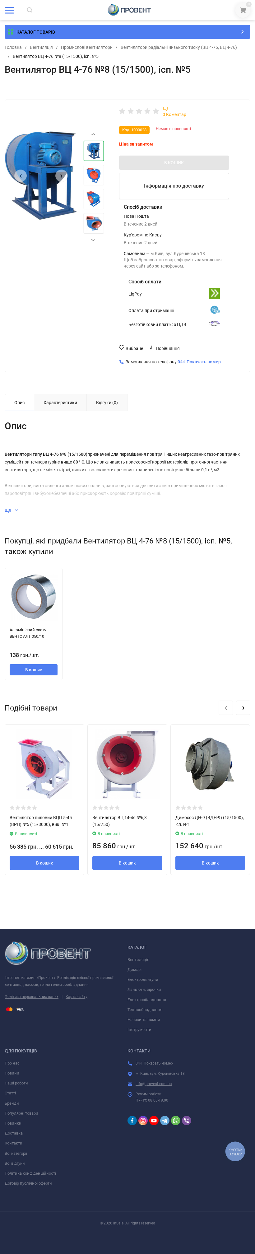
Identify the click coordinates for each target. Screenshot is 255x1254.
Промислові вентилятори (87, 47)
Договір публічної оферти (28, 1183)
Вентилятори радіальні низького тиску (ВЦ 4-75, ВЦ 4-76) (179, 47)
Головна (13, 47)
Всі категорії (16, 1153)
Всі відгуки (15, 1163)
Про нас (12, 1063)
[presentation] (20, 176)
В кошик (33, 669)
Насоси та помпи (144, 1019)
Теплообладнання (145, 1009)
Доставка (14, 1133)
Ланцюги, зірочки (144, 989)
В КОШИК (174, 162)
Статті (10, 1093)
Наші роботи (16, 1083)
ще (8, 510)
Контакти (13, 1143)
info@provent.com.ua (154, 1084)
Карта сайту (76, 997)
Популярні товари (21, 1113)
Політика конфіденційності (30, 1173)
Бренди (12, 1103)
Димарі (134, 969)
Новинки (13, 1123)
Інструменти (139, 1029)
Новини (12, 1073)
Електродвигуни (143, 979)
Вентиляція (41, 47)
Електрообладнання (147, 999)
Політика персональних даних (31, 997)
